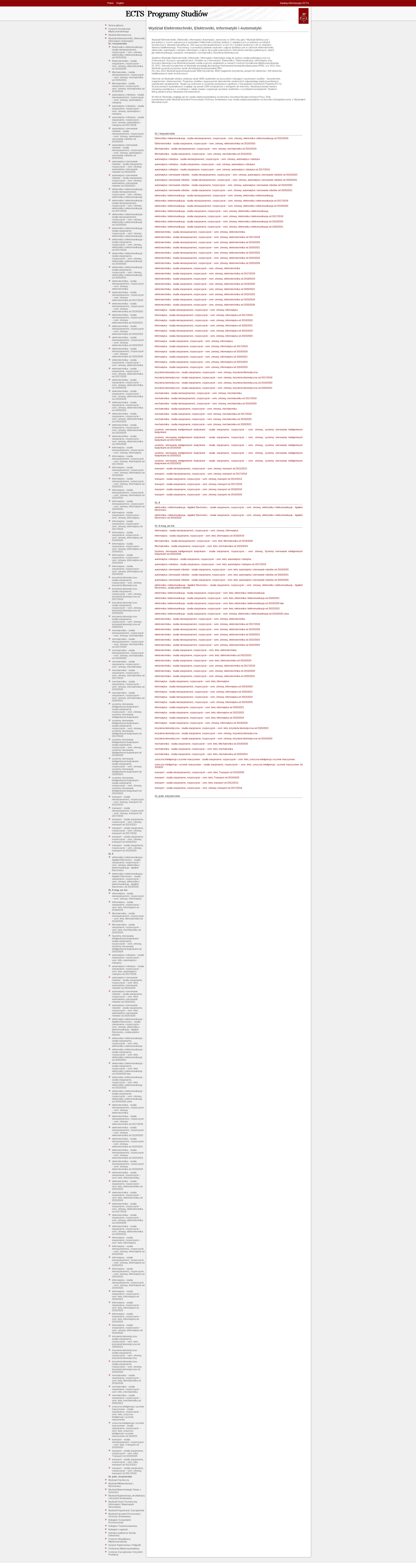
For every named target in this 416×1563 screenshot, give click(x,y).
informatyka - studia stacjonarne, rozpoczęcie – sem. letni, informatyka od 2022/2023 (126, 1306)
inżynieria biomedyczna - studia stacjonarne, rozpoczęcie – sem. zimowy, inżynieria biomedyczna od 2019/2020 (127, 607)
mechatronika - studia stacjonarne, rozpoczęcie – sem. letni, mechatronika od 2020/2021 (126, 1399)
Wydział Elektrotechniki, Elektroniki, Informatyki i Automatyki (126, 39)
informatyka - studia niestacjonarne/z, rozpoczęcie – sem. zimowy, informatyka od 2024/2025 (128, 505)
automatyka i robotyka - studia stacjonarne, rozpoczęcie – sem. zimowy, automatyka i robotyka (128, 110)
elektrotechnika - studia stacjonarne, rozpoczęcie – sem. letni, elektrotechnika (126, 1175)
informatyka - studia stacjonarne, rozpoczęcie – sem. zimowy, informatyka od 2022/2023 (127, 559)
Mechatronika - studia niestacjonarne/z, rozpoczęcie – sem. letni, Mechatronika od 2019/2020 (128, 917)
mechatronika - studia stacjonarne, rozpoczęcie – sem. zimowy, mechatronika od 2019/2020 (128, 685)
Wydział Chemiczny (118, 1480)
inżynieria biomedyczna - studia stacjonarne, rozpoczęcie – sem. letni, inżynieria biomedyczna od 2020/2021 (126, 1341)
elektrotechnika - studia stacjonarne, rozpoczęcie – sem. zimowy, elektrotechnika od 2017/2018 (127, 372)
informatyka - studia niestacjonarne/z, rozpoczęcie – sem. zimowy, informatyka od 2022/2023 (128, 494)
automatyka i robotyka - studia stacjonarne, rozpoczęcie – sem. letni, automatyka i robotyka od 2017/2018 (128, 970)
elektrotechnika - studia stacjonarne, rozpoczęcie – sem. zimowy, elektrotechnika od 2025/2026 (127, 440)
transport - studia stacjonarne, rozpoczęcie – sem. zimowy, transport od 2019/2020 (128, 848)
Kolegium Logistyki (118, 1529)
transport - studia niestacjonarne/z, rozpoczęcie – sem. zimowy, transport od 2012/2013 (128, 800)
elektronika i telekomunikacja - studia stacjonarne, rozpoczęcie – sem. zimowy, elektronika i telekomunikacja (128, 232)
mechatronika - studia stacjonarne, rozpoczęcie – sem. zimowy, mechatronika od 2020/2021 (128, 696)
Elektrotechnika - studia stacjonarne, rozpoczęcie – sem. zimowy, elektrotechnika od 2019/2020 (127, 65)
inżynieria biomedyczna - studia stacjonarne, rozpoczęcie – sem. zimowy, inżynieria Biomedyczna (127, 581)
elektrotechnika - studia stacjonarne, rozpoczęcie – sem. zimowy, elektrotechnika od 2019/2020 (127, 395)
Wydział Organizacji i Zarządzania (126, 1510)
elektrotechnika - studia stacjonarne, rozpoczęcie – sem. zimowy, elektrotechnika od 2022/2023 (127, 417)
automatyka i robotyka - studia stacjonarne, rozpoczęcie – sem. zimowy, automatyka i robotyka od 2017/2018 (128, 121)
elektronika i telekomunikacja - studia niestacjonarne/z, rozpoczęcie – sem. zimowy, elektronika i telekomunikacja (128, 193)
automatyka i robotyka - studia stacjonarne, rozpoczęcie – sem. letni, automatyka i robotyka (128, 959)
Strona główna (115, 25)
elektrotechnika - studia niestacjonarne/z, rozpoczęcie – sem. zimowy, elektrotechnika (128, 285)
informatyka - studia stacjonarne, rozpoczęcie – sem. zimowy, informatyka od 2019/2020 (127, 536)
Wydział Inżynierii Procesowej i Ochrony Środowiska (124, 1515)
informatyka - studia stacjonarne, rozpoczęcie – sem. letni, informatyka (126, 1240)
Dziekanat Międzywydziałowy (123, 1548)
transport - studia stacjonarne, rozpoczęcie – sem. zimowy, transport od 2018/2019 (128, 839)
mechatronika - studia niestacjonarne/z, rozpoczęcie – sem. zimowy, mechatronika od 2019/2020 (128, 654)
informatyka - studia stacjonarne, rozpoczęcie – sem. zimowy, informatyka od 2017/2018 (127, 525)
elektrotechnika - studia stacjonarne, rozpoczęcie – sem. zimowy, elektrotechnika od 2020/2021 (127, 406)
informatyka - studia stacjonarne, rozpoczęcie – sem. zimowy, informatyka (126, 515)
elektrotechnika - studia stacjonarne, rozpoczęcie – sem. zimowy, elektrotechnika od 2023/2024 (127, 429)
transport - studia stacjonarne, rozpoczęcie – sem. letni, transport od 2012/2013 (128, 1462)
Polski (110, 3)
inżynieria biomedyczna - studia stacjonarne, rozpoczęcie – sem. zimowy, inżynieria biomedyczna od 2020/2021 (127, 621)
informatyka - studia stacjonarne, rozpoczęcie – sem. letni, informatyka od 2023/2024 (126, 1318)
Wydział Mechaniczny (119, 35)
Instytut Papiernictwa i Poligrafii (124, 1545)
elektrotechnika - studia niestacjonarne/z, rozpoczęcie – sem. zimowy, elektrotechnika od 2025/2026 (128, 352)
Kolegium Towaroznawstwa (122, 1526)
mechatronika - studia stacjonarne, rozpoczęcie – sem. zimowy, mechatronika (126, 664)
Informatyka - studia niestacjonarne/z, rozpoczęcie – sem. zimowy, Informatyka (128, 896)
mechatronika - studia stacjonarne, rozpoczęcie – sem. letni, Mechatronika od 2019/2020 (126, 1379)
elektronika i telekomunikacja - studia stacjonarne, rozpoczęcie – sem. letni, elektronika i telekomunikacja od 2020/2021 (128, 1054)
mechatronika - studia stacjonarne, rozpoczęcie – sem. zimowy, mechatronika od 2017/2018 (128, 674)
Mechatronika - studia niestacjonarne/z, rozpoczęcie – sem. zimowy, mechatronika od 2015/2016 (128, 76)
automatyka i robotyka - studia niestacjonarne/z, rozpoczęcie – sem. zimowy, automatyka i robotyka (128, 98)
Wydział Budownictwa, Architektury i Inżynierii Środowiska (126, 1497)
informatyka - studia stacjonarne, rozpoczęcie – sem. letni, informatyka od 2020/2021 (126, 1295)
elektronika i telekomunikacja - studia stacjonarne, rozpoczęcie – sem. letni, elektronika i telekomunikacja (128, 1042)
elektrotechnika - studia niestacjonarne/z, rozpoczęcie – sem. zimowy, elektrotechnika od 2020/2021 (128, 319)
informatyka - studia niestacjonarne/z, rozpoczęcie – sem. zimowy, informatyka (128, 450)
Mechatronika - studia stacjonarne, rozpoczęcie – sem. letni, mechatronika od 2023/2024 (126, 928)
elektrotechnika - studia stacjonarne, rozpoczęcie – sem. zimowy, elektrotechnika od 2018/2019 (127, 384)
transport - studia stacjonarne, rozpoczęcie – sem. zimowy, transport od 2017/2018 (128, 830)
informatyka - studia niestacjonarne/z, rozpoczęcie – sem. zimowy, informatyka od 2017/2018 (128, 460)
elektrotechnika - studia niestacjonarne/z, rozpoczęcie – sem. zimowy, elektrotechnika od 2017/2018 (128, 296)
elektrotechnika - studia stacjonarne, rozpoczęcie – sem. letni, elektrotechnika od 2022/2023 (127, 1185)
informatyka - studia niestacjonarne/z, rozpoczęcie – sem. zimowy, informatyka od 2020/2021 (128, 482)
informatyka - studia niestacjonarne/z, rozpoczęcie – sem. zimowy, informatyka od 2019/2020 (128, 471)
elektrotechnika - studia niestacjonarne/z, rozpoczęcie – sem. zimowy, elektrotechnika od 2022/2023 (128, 330)
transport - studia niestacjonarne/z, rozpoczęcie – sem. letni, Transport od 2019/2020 (128, 1443)
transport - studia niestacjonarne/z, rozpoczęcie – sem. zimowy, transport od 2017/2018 (128, 812)
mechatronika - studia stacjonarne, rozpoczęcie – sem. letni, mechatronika (126, 1389)
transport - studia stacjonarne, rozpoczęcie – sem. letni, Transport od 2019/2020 (128, 1453)
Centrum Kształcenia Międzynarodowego (119, 30)
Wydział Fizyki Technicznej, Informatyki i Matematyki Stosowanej (122, 1504)
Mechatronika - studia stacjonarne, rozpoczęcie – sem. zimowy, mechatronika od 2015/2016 (128, 87)
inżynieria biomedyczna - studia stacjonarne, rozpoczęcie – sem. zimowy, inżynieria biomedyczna (127, 1354)
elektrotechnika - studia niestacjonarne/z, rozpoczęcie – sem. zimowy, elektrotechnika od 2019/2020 (128, 307)
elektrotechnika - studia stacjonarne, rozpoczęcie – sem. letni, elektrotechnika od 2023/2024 (127, 1196)
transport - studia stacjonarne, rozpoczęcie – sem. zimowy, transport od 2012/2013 (128, 822)
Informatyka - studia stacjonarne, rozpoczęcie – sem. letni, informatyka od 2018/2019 (126, 906)
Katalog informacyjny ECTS (294, 3)
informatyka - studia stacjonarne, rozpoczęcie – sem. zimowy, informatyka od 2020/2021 (127, 547)
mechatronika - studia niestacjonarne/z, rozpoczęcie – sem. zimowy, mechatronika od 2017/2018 (128, 643)
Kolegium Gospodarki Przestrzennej (119, 1521)
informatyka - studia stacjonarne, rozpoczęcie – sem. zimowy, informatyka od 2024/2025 (127, 570)
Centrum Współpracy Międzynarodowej (119, 1540)
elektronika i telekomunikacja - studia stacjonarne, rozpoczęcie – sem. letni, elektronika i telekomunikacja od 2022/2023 (128, 1082)
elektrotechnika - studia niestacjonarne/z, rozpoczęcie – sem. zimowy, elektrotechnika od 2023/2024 (128, 341)
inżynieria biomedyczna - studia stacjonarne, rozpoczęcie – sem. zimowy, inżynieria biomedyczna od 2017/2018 (127, 593)
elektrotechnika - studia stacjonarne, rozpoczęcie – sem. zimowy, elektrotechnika (127, 362)
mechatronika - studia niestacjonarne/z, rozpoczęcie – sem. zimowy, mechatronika (128, 633)
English (120, 3)
